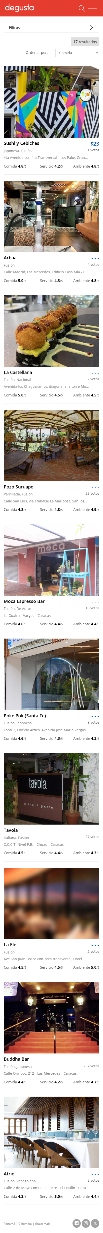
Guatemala (42, 1224)
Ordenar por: (37, 52)
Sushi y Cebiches (21, 143)
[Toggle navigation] (92, 8)
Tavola (11, 830)
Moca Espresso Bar (24, 601)
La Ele (10, 945)
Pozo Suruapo (19, 487)
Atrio (9, 1174)
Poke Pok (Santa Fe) (25, 716)
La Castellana (18, 372)
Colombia (25, 1224)
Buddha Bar (16, 1059)
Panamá (9, 1224)
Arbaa (10, 258)
